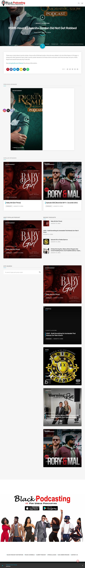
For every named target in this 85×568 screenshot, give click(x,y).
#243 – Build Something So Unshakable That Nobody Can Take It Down (61, 231)
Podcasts (47, 44)
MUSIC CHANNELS (30, 555)
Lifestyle (48, 309)
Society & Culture (39, 44)
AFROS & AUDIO (52, 555)
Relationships (50, 412)
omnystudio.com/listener (16, 63)
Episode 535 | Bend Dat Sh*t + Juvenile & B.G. (62, 203)
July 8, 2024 (46, 32)
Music (47, 197)
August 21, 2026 (58, 206)
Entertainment (54, 44)
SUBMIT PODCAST (41, 555)
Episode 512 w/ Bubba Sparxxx (59, 239)
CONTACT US (74, 555)
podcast (37, 32)
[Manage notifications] (77, 561)
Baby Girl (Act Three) (56, 221)
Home (31, 44)
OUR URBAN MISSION (63, 555)
